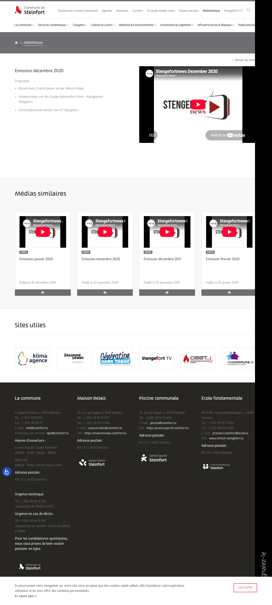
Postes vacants (188, 11)
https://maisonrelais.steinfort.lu (105, 433)
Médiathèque (211, 11)
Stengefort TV (233, 11)
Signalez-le (263, 568)
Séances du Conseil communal (78, 11)
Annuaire (122, 11)
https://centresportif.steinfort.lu (168, 428)
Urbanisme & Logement (176, 25)
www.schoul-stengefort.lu (226, 438)
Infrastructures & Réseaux (215, 25)
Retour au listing (246, 60)
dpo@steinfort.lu (58, 433)
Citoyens (79, 25)
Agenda (107, 11)
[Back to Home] (30, 10)
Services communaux (52, 25)
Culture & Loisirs (102, 25)
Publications (246, 25)
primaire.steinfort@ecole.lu (230, 433)
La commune (23, 25)
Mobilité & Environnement (136, 25)
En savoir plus (24, 596)
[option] (42, 358)
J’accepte (245, 587)
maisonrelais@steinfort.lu (105, 428)
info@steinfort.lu (37, 428)
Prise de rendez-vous (160, 11)
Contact (137, 11)
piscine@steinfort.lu (163, 423)
